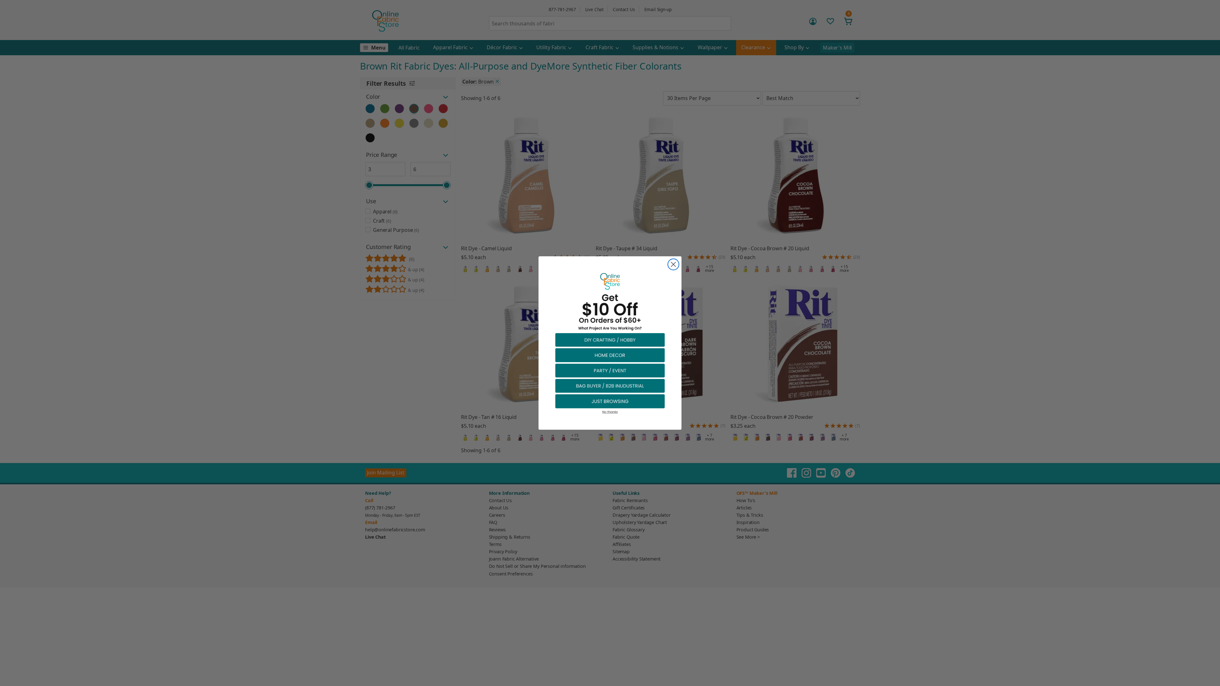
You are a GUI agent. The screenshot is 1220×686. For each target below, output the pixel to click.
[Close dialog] (673, 264)
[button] (610, 340)
